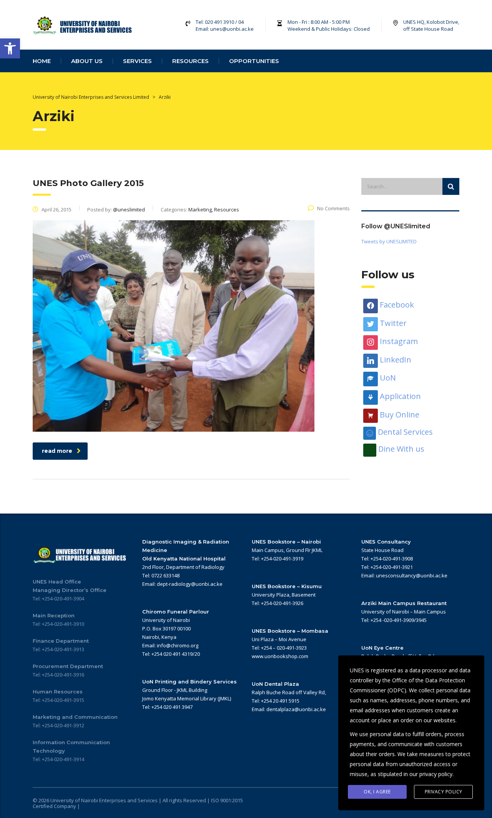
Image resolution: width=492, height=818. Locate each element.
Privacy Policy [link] (443, 791)
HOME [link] (42, 61)
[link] (10, 48)
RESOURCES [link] (190, 61)
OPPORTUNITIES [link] (254, 61)
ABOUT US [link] (87, 61)
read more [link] (57, 450)
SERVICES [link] (137, 61)
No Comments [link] (333, 208)
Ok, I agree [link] (377, 791)
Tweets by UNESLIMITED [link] (389, 241)
